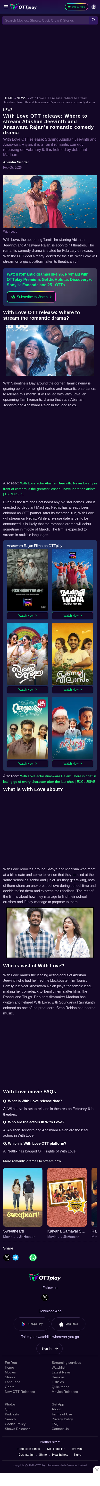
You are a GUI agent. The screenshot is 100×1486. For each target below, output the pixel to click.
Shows (10, 1377)
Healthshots (60, 1454)
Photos (10, 1404)
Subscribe (78, 7)
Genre (10, 1387)
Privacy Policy (62, 1419)
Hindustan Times (28, 1449)
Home (9, 98)
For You (11, 1362)
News (22, 98)
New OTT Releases (20, 1392)
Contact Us (60, 1429)
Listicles (58, 1382)
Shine (43, 1454)
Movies (10, 1372)
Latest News (61, 1372)
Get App (58, 1404)
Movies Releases (65, 1392)
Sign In (46, 1348)
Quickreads (60, 1387)
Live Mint (77, 1449)
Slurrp (78, 1454)
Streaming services (66, 1362)
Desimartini (25, 1454)
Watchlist (58, 1367)
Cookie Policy (15, 1424)
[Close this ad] (96, 1469)
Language (12, 1382)
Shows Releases (17, 1429)
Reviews (58, 1377)
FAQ (55, 1424)
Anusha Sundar (16, 162)
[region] (50, 61)
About (56, 1409)
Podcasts (12, 1414)
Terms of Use (62, 1414)
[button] (6, 6)
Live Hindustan (55, 1449)
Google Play (35, 1324)
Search (10, 1419)
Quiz (8, 1409)
